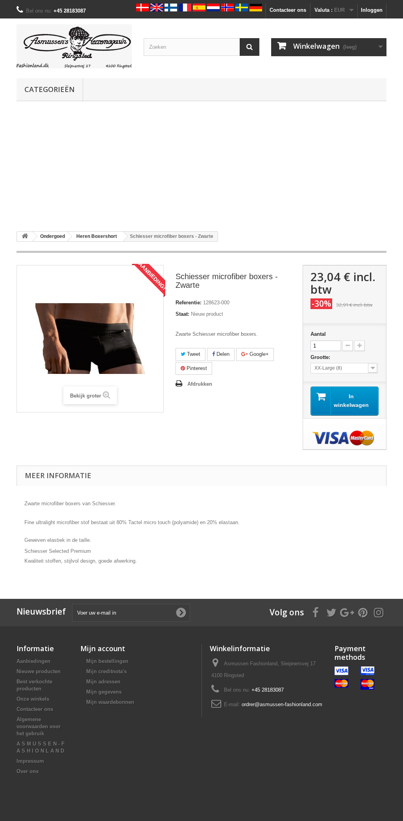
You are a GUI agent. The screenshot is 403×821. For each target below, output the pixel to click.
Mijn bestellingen (107, 661)
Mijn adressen (103, 682)
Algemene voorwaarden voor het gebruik (39, 726)
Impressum (30, 761)
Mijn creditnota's (106, 671)
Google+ (258, 354)
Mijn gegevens (104, 692)
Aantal (318, 334)
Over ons (28, 771)
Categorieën (49, 89)
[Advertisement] (201, 166)
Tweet (192, 354)
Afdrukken (199, 384)
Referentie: (189, 303)
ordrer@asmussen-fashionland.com (282, 704)
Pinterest (196, 368)
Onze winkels (33, 699)
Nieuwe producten (39, 671)
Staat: (182, 314)
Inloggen (372, 10)
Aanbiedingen (33, 661)
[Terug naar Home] (24, 236)
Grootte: (321, 357)
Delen (222, 354)
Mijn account (102, 648)
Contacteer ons (288, 10)
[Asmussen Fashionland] (74, 46)
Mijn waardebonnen (110, 702)
